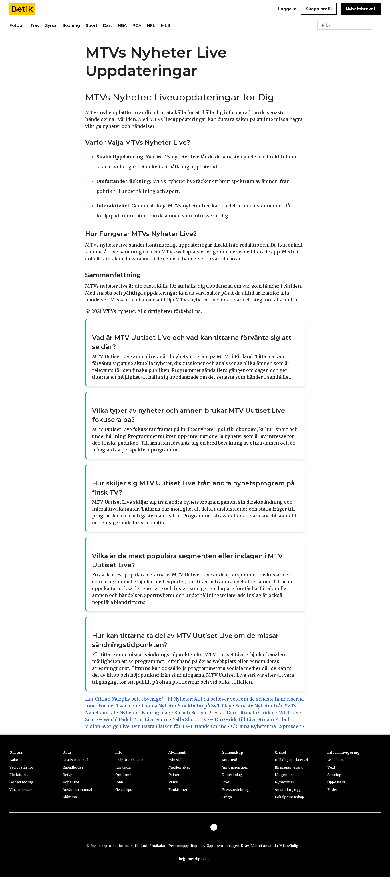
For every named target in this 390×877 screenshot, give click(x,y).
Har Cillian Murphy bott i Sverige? (124, 699)
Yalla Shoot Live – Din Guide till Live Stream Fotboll (232, 719)
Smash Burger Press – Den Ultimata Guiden (224, 712)
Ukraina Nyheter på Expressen (266, 726)
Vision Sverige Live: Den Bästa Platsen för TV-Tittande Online (155, 726)
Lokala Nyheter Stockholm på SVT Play (186, 706)
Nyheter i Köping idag (145, 712)
